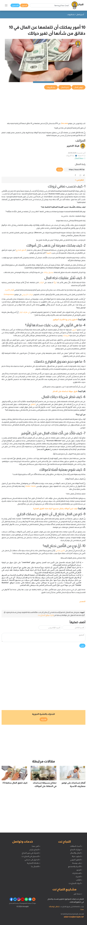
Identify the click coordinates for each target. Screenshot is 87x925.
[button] (43, 180)
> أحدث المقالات (76, 846)
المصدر (82, 601)
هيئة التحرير (73, 145)
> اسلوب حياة (77, 856)
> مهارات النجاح (76, 849)
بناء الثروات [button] (51, 87)
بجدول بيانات (48, 272)
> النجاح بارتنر (34, 849)
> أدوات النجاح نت (75, 883)
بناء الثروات (70, 155)
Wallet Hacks (30, 486)
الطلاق (33, 404)
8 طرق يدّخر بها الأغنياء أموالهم (65, 319)
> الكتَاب (79, 880)
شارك (60, 169)
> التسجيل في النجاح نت (31, 856)
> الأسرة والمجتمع (75, 866)
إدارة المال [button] (65, 87)
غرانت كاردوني (27, 294)
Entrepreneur (9, 294)
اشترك (43, 719)
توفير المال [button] (78, 87)
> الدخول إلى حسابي (32, 860)
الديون (74, 330)
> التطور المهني (76, 860)
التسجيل (15, 5)
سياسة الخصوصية (26, 903)
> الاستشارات (77, 873)
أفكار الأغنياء (9, 290)
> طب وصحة (77, 863)
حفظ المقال (78, 158)
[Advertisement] (43, 104)
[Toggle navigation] (6, 5)
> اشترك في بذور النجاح (31, 853)
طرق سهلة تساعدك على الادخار (65, 391)
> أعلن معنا (36, 846)
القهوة (48, 253)
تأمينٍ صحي (60, 550)
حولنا (34, 903)
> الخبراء (79, 876)
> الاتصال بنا (35, 866)
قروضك (66, 335)
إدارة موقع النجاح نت (46, 615)
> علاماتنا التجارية (33, 863)
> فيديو (79, 870)
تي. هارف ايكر (25, 312)
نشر (82, 646)
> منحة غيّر (78, 894)
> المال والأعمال (76, 853)
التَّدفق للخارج (21, 250)
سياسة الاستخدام (14, 903)
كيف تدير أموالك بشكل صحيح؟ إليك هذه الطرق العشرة (55, 508)
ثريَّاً (55, 282)
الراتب (41, 282)
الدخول (24, 5)
